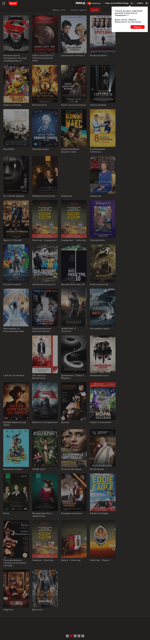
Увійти (140, 3)
